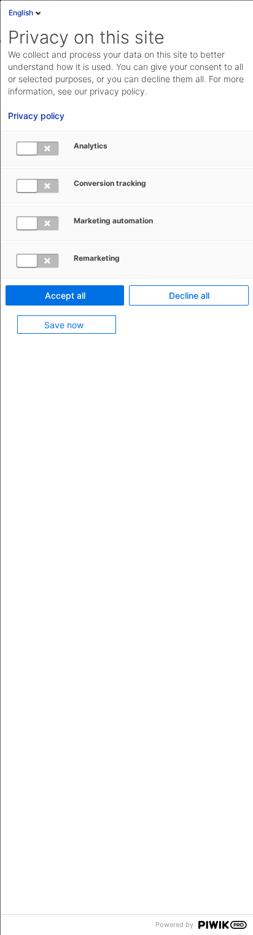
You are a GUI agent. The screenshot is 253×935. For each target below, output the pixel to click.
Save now (64, 325)
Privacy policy (36, 116)
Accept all (65, 295)
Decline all (189, 295)
